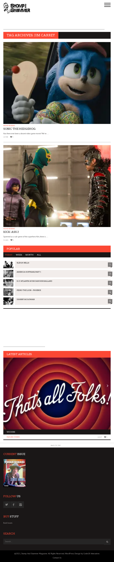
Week (19, 255)
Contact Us (57, 557)
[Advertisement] (54, 23)
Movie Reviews (9, 125)
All (39, 255)
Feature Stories (13, 437)
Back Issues (7, 523)
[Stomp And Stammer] (43, 8)
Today (8, 255)
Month (29, 255)
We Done (11, 432)
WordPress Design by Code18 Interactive (82, 553)
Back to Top (56, 445)
